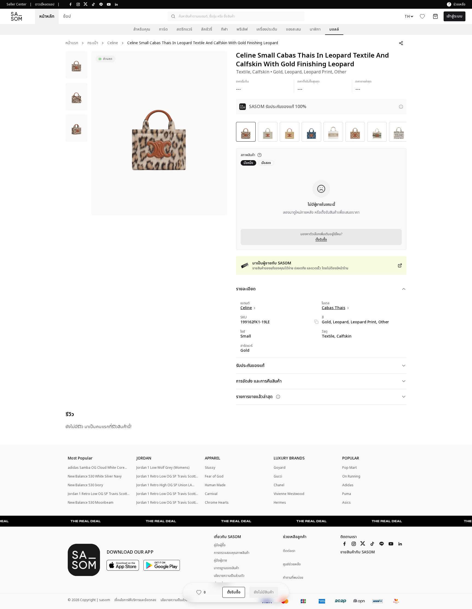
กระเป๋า (92, 43)
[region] (159, 133)
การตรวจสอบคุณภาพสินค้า (231, 553)
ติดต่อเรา (289, 551)
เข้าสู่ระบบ (454, 16)
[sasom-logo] (16, 16)
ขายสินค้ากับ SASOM (357, 552)
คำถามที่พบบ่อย (293, 577)
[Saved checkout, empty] (435, 16)
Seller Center (16, 4)
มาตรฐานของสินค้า (226, 568)
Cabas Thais (333, 308)
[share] (401, 43)
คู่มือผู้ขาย (220, 560)
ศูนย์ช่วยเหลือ (292, 564)
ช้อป (67, 16)
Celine (112, 43)
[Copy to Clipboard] (316, 322)
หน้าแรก (72, 43)
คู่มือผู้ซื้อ (220, 545)
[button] (236, 16)
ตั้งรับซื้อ (321, 239)
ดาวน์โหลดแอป (44, 4)
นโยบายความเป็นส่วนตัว (229, 576)
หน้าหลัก (46, 16)
